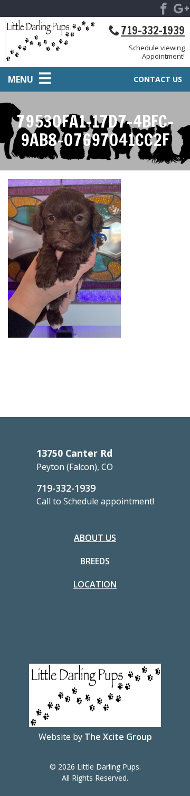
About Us (95, 538)
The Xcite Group (118, 737)
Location (95, 584)
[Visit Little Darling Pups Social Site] (163, 10)
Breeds (95, 561)
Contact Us (158, 79)
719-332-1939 (153, 30)
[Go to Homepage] (50, 42)
